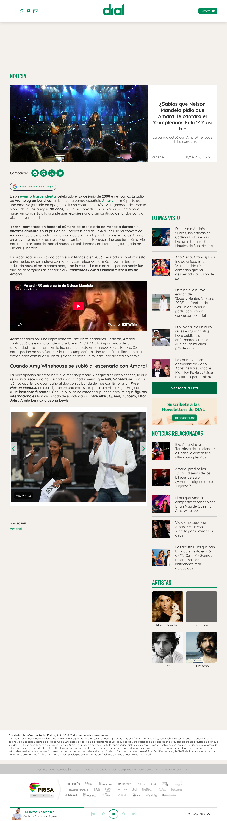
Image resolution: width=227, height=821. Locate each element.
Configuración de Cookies (175, 769)
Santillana (106, 784)
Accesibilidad (103, 769)
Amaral (16, 528)
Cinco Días (121, 789)
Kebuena (173, 789)
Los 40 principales (90, 784)
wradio (107, 789)
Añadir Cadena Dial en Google (36, 186)
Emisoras (74, 769)
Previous (14, 448)
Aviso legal (87, 769)
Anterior (93, 814)
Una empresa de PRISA (41, 787)
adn (163, 784)
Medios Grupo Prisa (41, 796)
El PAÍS (73, 784)
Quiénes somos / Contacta (52, 769)
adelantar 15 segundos (124, 814)
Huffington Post (78, 789)
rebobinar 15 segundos (103, 814)
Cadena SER (140, 784)
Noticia (18, 76)
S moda (135, 795)
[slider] (113, 807)
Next (143, 448)
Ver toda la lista (184, 388)
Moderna (88, 795)
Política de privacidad (124, 769)
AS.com (152, 784)
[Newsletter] (35, 11)
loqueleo (151, 795)
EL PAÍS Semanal (147, 789)
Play (113, 814)
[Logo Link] (113, 9)
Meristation (168, 795)
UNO (97, 789)
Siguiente (134, 814)
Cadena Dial (134, 789)
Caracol (176, 784)
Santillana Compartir (125, 784)
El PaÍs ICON (121, 795)
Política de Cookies (148, 769)
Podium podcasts (106, 795)
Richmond (71, 795)
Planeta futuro (160, 789)
